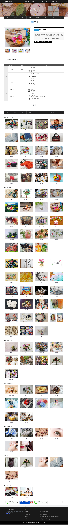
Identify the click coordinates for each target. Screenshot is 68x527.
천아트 (41, 336)
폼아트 (26, 296)
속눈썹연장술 (56, 438)
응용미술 (23, 17)
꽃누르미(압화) (41, 352)
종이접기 (41, 253)
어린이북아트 (56, 239)
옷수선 (56, 169)
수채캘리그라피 (56, 269)
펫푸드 (41, 395)
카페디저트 (26, 395)
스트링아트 (11, 253)
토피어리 (11, 366)
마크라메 (41, 156)
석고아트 (41, 239)
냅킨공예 (56, 323)
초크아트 (41, 296)
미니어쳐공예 (26, 212)
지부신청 (27, 516)
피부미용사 (41, 467)
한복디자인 (11, 143)
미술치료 (11, 497)
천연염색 (56, 129)
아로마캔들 (26, 239)
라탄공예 (56, 156)
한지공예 (26, 226)
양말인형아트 (41, 169)
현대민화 (11, 282)
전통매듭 (26, 129)
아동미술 (56, 282)
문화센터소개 (27, 1)
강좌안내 (37, 1)
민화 (11, 269)
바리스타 (11, 422)
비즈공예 (26, 253)
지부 (56, 1)
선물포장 (11, 226)
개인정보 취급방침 (45, 511)
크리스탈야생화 (11, 239)
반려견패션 (11, 183)
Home (27, 511)
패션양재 (41, 183)
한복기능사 (56, 467)
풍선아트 (56, 226)
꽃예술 (30, 17)
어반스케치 (56, 296)
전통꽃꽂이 (11, 352)
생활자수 (41, 129)
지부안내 (32, 1)
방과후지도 (26, 497)
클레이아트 (11, 212)
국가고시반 (52, 17)
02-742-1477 (42, 516)
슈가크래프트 (56, 408)
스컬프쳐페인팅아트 (41, 226)
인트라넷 (27, 518)
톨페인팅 (11, 323)
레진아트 (41, 212)
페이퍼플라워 (56, 199)
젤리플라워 (41, 408)
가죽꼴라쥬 (11, 156)
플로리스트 (26, 352)
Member (60, 1)
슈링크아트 (56, 212)
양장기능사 (11, 467)
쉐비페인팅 (26, 323)
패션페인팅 (41, 309)
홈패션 (26, 143)
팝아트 (26, 336)
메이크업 (26, 451)
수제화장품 (26, 438)
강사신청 (27, 513)
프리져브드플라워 (11, 379)
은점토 (12, 199)
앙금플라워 (26, 408)
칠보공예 (41, 199)
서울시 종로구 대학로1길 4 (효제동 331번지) (46, 519)
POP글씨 (11, 296)
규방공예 (11, 129)
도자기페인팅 (56, 309)
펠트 (56, 183)
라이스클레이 (11, 408)
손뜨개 (26, 169)
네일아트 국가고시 (11, 481)
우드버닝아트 (11, 336)
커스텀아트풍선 (26, 199)
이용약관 (41, 511)
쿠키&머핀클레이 (11, 395)
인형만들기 (41, 143)
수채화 (26, 282)
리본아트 (26, 156)
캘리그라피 (26, 269)
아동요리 (26, 422)
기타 (60, 17)
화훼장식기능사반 (56, 366)
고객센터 (52, 1)
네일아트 (41, 438)
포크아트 (26, 309)
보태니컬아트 (41, 269)
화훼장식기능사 (26, 467)
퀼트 (26, 183)
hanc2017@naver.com (55, 516)
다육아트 (26, 366)
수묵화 (41, 282)
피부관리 (11, 451)
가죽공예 (56, 143)
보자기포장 (11, 169)
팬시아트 (41, 323)
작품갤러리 (42, 1)
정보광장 (47, 1)
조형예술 (15, 17)
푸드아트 (37, 17)
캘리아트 (11, 309)
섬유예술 (8, 17)
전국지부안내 (28, 514)
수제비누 (11, 438)
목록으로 (37, 41)
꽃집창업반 (41, 366)
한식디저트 (56, 395)
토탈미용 (45, 17)
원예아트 (56, 352)
